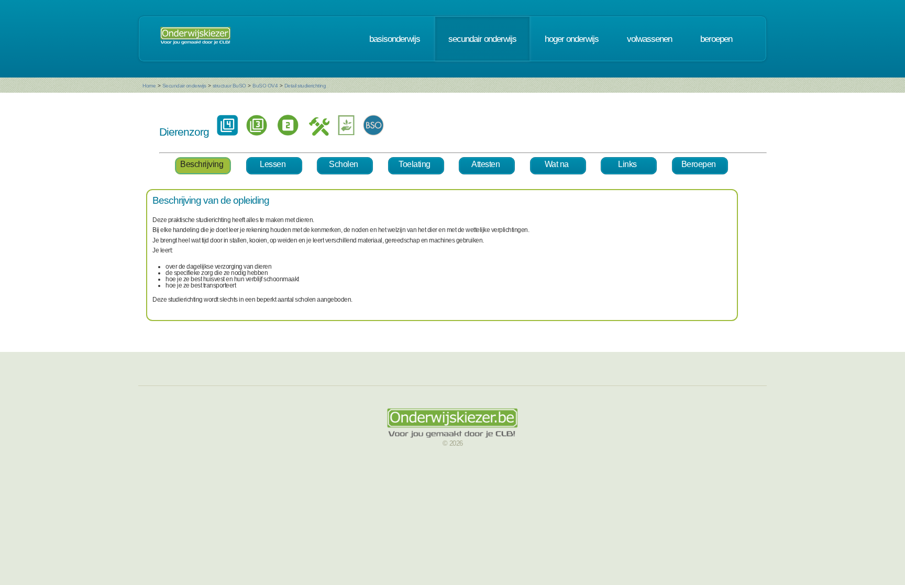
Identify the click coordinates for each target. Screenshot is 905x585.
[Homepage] (195, 38)
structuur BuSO (229, 86)
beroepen (716, 39)
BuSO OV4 (265, 86)
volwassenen (649, 39)
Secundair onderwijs (184, 86)
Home (149, 86)
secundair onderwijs (482, 39)
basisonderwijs (394, 39)
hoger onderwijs (572, 39)
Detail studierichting (305, 86)
